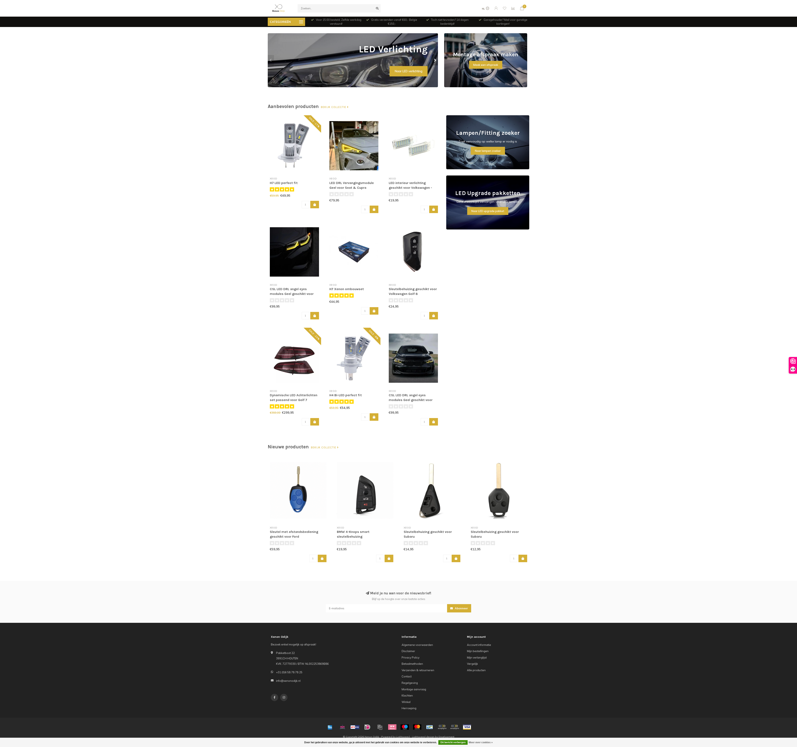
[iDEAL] (367, 727)
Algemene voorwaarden (417, 644)
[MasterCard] (417, 727)
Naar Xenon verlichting (406, 71)
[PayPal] (442, 727)
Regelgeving (410, 682)
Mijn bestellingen (478, 651)
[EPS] (342, 727)
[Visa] (467, 727)
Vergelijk (472, 663)
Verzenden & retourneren (418, 670)
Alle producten (476, 670)
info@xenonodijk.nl (288, 680)
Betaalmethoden (412, 663)
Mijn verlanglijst (477, 657)
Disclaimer (408, 651)
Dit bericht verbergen (453, 742)
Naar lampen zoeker (488, 150)
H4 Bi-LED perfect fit (345, 395)
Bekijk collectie (334, 107)
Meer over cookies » (481, 742)
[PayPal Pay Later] (454, 727)
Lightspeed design (423, 736)
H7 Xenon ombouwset (346, 289)
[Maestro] (405, 727)
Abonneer (461, 608)
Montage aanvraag (414, 689)
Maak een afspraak (485, 64)
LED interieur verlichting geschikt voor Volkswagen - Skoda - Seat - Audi (410, 187)
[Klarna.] (392, 727)
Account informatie (479, 644)
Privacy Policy (410, 657)
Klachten (407, 695)
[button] (271, 60)
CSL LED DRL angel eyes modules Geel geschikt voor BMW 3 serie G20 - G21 (292, 294)
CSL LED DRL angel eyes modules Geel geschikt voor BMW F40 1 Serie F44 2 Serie (411, 400)
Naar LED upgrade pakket (487, 211)
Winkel (406, 702)
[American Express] (330, 727)
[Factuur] (380, 727)
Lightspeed (403, 736)
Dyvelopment (446, 736)
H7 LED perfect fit (284, 183)
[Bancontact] (429, 727)
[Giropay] (355, 727)
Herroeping (409, 708)
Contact (407, 676)
